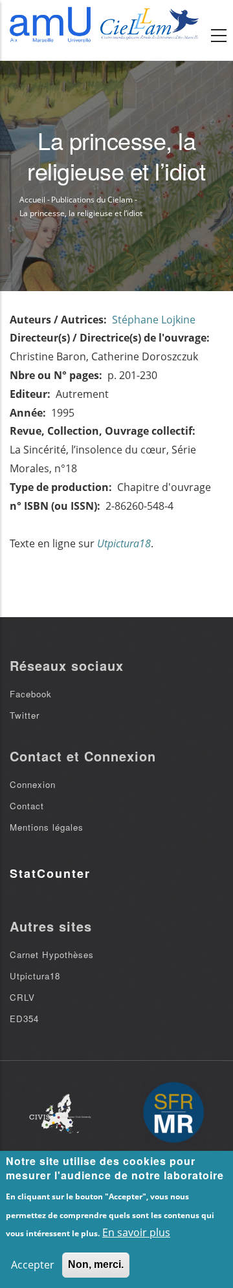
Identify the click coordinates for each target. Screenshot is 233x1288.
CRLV (22, 997)
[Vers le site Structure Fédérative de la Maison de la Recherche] (173, 1113)
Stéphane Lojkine (153, 319)
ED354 (24, 1018)
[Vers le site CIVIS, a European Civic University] (60, 1114)
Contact (27, 806)
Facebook (31, 694)
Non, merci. (96, 1264)
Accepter (32, 1265)
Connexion (33, 784)
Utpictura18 (35, 976)
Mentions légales (46, 827)
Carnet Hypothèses (52, 954)
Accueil (32, 199)
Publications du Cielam (92, 199)
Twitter (24, 715)
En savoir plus (136, 1232)
